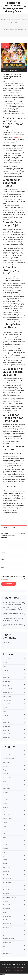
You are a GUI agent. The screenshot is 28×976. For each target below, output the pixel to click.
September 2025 (7, 700)
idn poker (5, 792)
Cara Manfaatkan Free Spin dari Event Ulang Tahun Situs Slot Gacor (13, 619)
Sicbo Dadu (6, 871)
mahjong (5, 811)
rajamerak (5, 848)
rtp (4, 856)
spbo (4, 946)
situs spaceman (7, 882)
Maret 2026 (6, 677)
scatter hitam (6, 867)
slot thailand (6, 927)
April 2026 (5, 674)
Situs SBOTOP (7, 878)
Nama (3, 552)
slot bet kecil (6, 893)
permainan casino (7, 845)
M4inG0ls (6, 70)
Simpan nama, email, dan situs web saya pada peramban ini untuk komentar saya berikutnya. (13, 577)
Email (3, 559)
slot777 (5, 931)
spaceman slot (7, 942)
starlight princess (7, 950)
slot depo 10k (6, 905)
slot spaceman (7, 923)
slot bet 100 (6, 886)
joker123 (5, 796)
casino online (6, 762)
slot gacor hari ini (7, 916)
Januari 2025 (6, 730)
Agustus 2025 (6, 704)
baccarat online (7, 755)
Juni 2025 (5, 711)
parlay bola (6, 841)
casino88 (5, 766)
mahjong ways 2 (7, 818)
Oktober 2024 (7, 734)
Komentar (4, 537)
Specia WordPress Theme (15, 970)
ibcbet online (6, 788)
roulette (5, 852)
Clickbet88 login (7, 777)
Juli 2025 (5, 707)
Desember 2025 (7, 689)
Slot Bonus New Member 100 (11, 897)
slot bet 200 (6, 890)
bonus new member (8, 758)
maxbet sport (6, 830)
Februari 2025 (7, 726)
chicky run (5, 770)
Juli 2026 (5, 662)
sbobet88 (5, 863)
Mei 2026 (5, 670)
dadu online (6, 785)
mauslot (5, 822)
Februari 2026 (7, 681)
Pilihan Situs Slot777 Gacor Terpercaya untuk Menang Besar (13, 7)
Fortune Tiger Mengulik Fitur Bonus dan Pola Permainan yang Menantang (13, 603)
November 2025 (7, 692)
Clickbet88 (5, 773)
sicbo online (6, 875)
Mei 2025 (5, 715)
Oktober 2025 (7, 696)
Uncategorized (16, 28)
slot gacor (5, 912)
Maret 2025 (6, 722)
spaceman (5, 935)
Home (8, 28)
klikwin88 (5, 807)
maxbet (5, 826)
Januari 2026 (6, 685)
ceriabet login (17, 137)
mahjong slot (6, 815)
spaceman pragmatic (8, 938)
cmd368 (5, 781)
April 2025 (5, 719)
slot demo (5, 901)
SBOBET (5, 860)
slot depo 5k (6, 908)
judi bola (5, 803)
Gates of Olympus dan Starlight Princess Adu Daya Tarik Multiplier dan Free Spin (14, 608)
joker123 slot (6, 800)
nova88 (5, 837)
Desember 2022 (7, 737)
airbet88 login (6, 751)
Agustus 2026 (6, 659)
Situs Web (4, 567)
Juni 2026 (5, 666)
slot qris (5, 920)
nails (4, 833)
